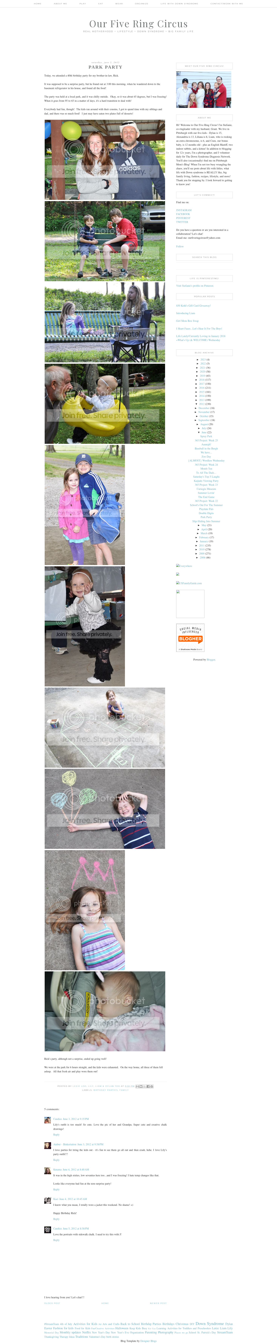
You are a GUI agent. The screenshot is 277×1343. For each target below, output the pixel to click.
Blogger (211, 659)
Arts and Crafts (111, 1324)
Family (124, 1090)
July (204, 428)
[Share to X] (144, 1086)
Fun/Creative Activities (102, 1328)
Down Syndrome (210, 1323)
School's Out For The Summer (206, 505)
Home (38, 3)
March (204, 533)
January (204, 541)
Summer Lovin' (206, 493)
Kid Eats (152, 1328)
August (204, 424)
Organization (137, 1332)
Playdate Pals (206, 509)
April (204, 529)
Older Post (52, 1303)
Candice (57, 1119)
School (192, 1332)
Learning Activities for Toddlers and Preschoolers (184, 1328)
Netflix (86, 1332)
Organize (141, 3)
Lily (230, 1328)
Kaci (55, 1199)
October (204, 416)
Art (100, 1324)
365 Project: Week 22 (206, 501)
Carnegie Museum (206, 489)
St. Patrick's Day (206, 1332)
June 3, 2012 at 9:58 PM (90, 1144)
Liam (223, 1328)
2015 (201, 392)
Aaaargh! (206, 444)
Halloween (121, 1328)
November (204, 412)
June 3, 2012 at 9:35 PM (76, 1119)
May (204, 525)
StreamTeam (225, 1332)
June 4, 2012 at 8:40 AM (76, 1169)
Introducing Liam (185, 313)
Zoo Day (206, 456)
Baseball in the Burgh (206, 448)
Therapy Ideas (67, 1336)
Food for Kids (82, 1328)
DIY (192, 1324)
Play (83, 3)
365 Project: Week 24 (206, 464)
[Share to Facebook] (148, 1086)
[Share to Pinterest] (152, 1086)
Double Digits (206, 513)
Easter (48, 1328)
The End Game (206, 497)
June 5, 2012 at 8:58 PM (76, 1228)
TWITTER (182, 222)
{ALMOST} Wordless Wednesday (206, 460)
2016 (201, 387)
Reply (56, 1134)
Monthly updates (70, 1332)
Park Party (206, 517)
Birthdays (168, 1324)
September (204, 420)
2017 (201, 384)
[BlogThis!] (141, 1086)
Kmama (57, 1169)
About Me (60, 3)
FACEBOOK (183, 214)
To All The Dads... (206, 472)
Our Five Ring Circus (138, 23)
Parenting (151, 1332)
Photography (165, 1332)
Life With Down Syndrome (179, 3)
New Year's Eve (120, 1332)
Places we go (181, 1332)
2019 (202, 375)
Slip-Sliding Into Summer (206, 521)
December (204, 408)
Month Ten (206, 468)
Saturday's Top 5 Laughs (206, 476)
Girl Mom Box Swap (187, 321)
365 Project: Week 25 (206, 440)
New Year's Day (101, 1332)
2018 (201, 379)
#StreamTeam (51, 1324)
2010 (201, 549)
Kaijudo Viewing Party (206, 481)
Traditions (81, 1336)
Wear (119, 3)
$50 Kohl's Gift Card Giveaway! (193, 305)
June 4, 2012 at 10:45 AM (73, 1199)
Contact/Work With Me (227, 3)
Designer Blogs (148, 1341)
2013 (201, 400)
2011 (201, 545)
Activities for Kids (85, 1324)
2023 (203, 359)
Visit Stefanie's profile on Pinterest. (195, 285)
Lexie (215, 1328)
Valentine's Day (97, 1336)
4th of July (66, 1324)
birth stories (112, 1336)
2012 (201, 404)
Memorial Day (51, 1332)
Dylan (229, 1324)
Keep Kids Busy (138, 1328)
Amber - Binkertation (64, 1144)
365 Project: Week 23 (206, 484)
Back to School (130, 1324)
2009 (201, 553)
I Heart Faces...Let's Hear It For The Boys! (199, 328)
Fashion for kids (63, 1328)
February (204, 537)
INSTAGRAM (183, 210)
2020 (202, 371)
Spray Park (206, 436)
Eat (100, 3)
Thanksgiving (51, 1336)
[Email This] (137, 1086)
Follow (180, 246)
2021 (202, 367)
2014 (201, 396)
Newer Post (158, 1303)
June (204, 432)
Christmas (182, 1324)
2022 (203, 363)
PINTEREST (183, 218)
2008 (202, 557)
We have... (206, 452)
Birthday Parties (105, 1090)
